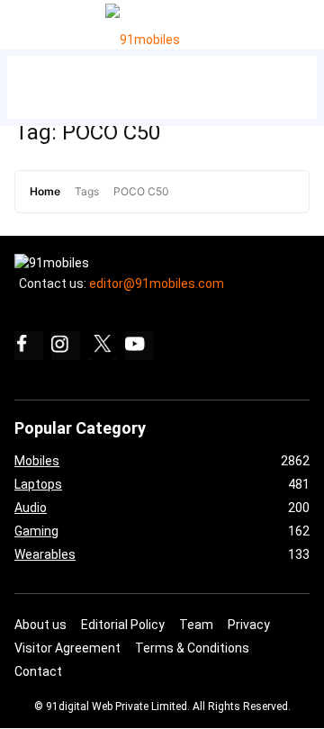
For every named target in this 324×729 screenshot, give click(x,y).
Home (45, 191)
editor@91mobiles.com (156, 283)
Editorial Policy (123, 624)
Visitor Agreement (67, 648)
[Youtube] (139, 345)
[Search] (306, 20)
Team (196, 624)
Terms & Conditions (192, 648)
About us (40, 624)
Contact (38, 671)
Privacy (249, 624)
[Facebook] (28, 345)
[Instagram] (65, 345)
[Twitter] (102, 345)
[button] (34, 21)
